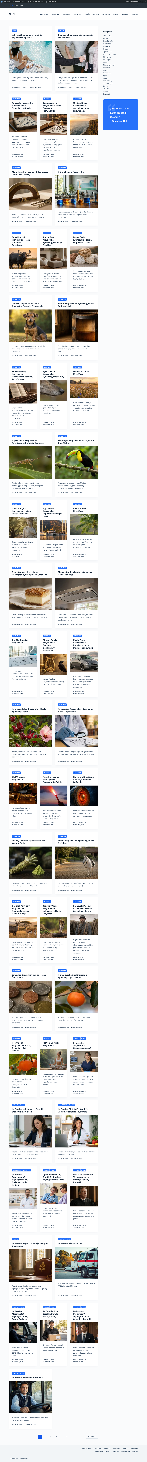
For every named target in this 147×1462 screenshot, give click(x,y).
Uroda (105, 86)
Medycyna (26, 1170)
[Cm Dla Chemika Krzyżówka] (23, 656)
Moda (15, 31)
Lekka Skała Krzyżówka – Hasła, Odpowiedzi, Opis (82, 240)
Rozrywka (95, 14)
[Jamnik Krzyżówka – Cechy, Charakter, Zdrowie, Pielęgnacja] (30, 325)
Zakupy (115, 14)
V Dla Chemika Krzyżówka (71, 172)
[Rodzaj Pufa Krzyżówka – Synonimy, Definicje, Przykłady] (53, 258)
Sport (105, 76)
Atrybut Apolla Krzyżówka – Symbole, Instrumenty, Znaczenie (50, 645)
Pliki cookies (125, 1451)
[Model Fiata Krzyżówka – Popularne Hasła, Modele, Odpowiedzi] (84, 661)
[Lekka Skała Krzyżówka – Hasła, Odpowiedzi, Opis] (84, 256)
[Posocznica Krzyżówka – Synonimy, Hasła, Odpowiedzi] (76, 731)
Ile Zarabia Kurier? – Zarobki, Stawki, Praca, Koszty (52, 1314)
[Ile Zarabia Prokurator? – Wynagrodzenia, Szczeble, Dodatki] (84, 1332)
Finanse (61, 31)
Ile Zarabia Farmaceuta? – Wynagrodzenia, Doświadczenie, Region (20, 1179)
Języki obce (107, 52)
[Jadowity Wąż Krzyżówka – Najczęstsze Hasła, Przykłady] (53, 927)
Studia (105, 78)
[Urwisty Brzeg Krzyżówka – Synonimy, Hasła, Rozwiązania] (84, 124)
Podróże (87, 14)
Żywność (106, 94)
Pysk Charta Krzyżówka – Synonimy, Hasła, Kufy (53, 374)
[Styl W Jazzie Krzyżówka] (23, 793)
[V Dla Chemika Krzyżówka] (76, 191)
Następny (91, 1436)
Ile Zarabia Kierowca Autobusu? (27, 1377)
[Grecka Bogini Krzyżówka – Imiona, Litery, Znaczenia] (23, 527)
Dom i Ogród (44, 14)
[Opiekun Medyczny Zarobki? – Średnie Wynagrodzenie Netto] (53, 1193)
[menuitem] (2, 1)
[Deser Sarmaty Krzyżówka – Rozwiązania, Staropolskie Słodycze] (30, 594)
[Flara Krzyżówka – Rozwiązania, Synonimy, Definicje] (53, 796)
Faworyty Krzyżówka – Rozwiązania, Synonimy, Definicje (22, 105)
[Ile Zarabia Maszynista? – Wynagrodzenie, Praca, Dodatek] (23, 1332)
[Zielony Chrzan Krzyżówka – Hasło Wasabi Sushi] (30, 863)
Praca (83, 1038)
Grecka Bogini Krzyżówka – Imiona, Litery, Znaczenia (22, 511)
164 (67, 1437)
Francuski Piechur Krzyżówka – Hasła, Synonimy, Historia (82, 908)
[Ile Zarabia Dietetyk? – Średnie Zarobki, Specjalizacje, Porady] (76, 1131)
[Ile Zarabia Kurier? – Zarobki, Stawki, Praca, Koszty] (53, 1330)
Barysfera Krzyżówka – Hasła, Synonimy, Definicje (83, 779)
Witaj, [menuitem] (133, 1)
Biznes (105, 38)
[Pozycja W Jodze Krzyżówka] (53, 1059)
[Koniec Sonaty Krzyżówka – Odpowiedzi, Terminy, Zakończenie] (23, 393)
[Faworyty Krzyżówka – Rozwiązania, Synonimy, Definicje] (23, 122)
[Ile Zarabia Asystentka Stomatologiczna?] (84, 1061)
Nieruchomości (108, 65)
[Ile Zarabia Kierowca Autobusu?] (30, 1397)
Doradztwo (55, 14)
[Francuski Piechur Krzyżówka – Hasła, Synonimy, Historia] (84, 924)
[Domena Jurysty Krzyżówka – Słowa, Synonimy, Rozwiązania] (53, 124)
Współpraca (19, 5)
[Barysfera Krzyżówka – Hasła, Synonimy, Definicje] (84, 796)
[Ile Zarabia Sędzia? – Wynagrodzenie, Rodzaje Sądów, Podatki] (84, 1196)
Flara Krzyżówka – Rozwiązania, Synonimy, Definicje (52, 779)
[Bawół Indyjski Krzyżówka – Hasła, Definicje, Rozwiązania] (23, 258)
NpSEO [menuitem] (9, 1)
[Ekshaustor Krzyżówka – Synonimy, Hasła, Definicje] (76, 594)
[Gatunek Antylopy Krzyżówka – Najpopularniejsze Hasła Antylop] (23, 927)
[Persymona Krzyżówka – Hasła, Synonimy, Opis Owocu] (23, 1064)
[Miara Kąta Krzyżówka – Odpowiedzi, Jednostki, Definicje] (30, 194)
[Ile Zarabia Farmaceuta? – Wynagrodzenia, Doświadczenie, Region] (23, 1198)
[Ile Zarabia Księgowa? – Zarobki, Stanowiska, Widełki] (30, 1131)
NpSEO (11, 5)
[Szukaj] (137, 5)
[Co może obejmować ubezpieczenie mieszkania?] (76, 57)
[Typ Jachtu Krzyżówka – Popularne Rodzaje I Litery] (53, 530)
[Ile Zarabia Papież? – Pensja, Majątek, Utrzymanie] (30, 1265)
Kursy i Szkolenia (109, 54)
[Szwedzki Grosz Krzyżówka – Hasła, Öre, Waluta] (30, 997)
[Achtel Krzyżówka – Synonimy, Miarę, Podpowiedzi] (76, 325)
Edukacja (66, 14)
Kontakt (135, 14)
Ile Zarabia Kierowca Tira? (70, 1243)
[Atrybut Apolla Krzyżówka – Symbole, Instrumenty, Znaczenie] (53, 664)
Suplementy (107, 81)
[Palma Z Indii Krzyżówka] (84, 524)
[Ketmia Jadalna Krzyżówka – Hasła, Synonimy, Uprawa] (30, 731)
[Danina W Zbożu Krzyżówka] (84, 387)
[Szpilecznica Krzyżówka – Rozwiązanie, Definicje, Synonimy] (30, 462)
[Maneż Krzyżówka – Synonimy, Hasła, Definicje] (76, 863)
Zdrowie (125, 14)
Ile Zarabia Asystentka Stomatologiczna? (82, 1045)
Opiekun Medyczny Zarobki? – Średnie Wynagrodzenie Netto (53, 1177)
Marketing (77, 14)
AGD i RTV (107, 36)
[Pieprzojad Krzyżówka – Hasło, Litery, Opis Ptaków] (76, 462)
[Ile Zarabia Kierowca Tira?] (76, 1263)
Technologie (106, 14)
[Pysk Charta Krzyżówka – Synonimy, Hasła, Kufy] (53, 390)
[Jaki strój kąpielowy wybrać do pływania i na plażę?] (30, 57)
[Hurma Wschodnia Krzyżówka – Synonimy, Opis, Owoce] (76, 997)
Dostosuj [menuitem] (18, 1)
